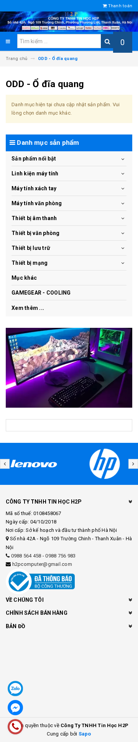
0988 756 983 (60, 556)
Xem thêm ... (28, 308)
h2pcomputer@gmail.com (42, 564)
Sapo (85, 734)
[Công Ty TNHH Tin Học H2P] (69, 368)
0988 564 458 (26, 556)
